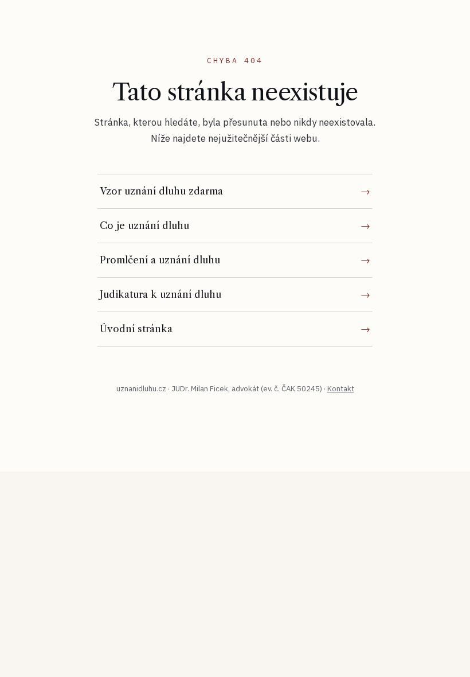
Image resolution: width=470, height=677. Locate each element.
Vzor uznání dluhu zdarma (161, 191)
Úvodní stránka (136, 328)
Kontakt (340, 389)
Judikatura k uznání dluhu (160, 294)
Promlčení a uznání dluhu (160, 260)
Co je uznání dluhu (144, 225)
